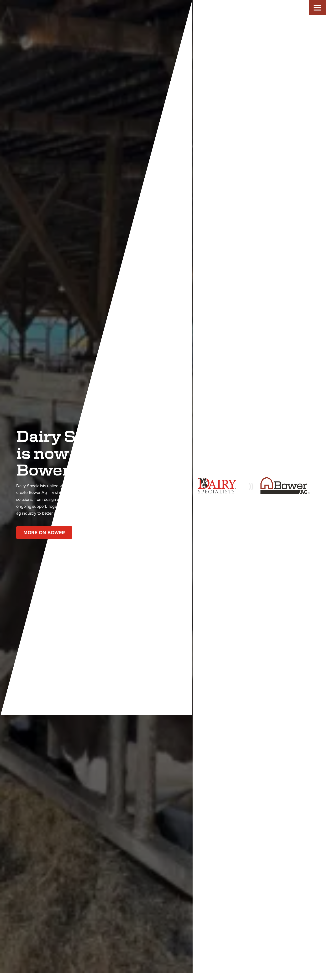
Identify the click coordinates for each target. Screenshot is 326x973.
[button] (317, 7)
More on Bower (44, 532)
